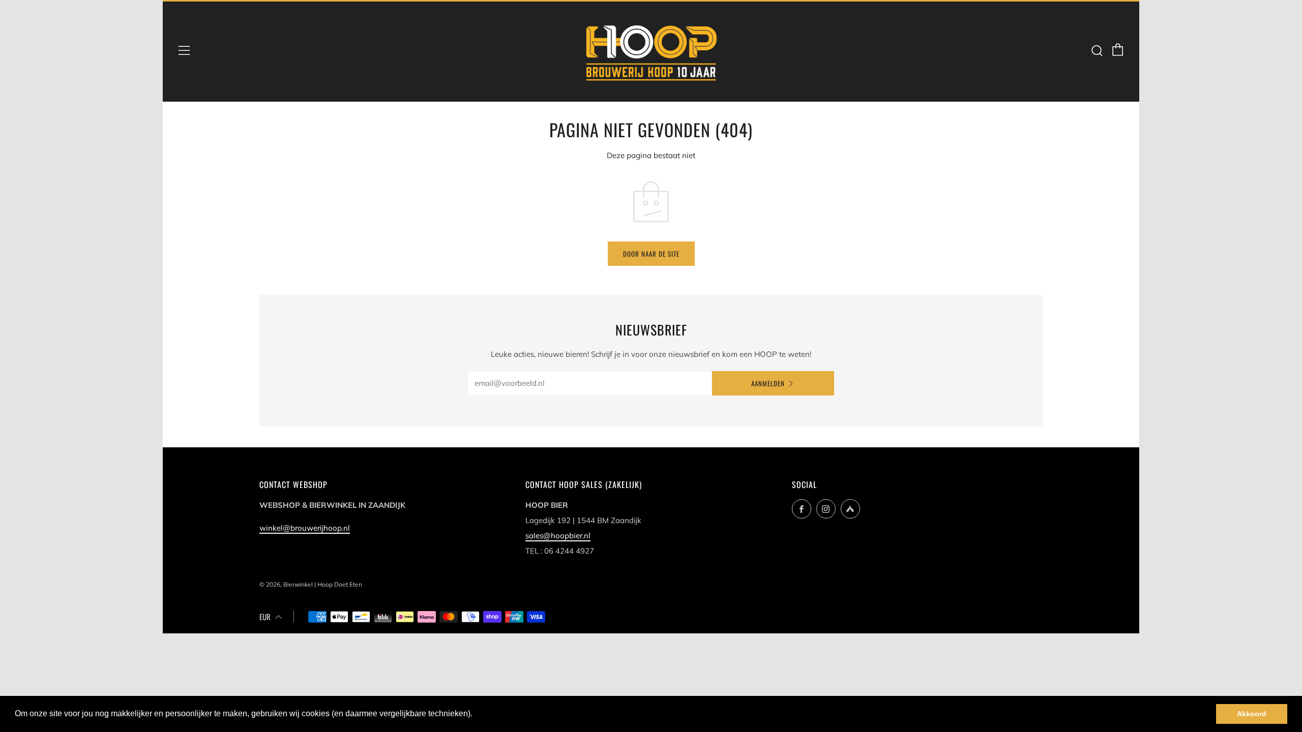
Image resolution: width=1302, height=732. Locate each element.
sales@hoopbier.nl (557, 535)
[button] (476, 714)
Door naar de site (651, 254)
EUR (265, 616)
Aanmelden (768, 383)
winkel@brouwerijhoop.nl (304, 528)
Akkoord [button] (1251, 714)
